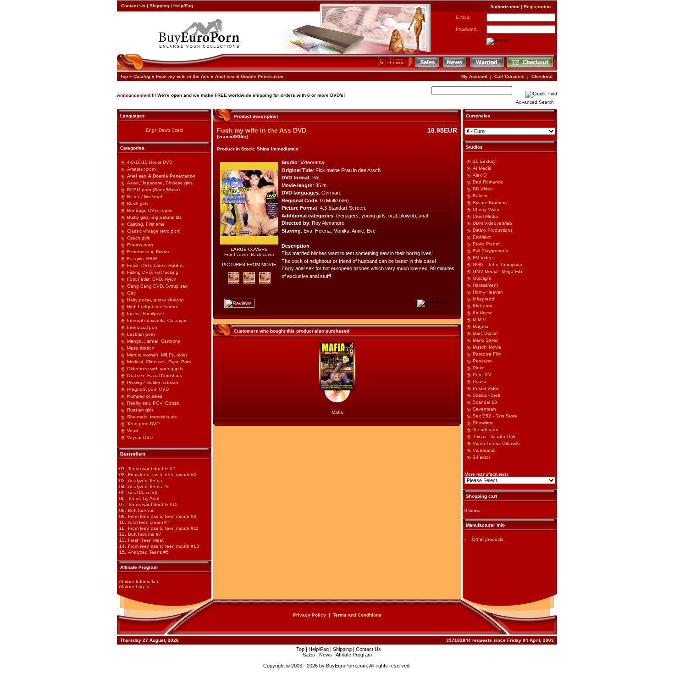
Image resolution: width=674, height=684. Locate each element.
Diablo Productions (493, 230)
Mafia (337, 412)
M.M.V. (480, 319)
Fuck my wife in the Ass (183, 76)
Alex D (479, 175)
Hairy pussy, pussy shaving (155, 299)
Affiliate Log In (134, 586)
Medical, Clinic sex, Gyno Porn (159, 361)
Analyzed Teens (145, 480)
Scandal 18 (485, 402)
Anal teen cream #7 (149, 522)
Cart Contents (509, 76)
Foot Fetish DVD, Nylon (152, 279)
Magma (480, 326)
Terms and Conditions (357, 614)
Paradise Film (487, 353)
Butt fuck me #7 (144, 534)
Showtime (483, 422)
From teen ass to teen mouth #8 (162, 516)
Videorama (484, 450)
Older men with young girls (155, 368)
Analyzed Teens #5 (148, 552)
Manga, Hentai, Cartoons (153, 341)
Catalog (141, 76)
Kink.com (482, 305)
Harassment (485, 285)
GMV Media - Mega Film (498, 271)
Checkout (541, 76)
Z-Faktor (481, 457)
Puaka (479, 381)
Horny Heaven (488, 292)
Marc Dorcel (485, 333)
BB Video (483, 188)
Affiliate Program (354, 654)
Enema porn (140, 244)
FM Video (483, 257)
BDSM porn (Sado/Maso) (153, 189)
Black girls (137, 203)
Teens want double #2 (151, 468)
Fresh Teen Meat (146, 540)
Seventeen (484, 409)
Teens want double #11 (152, 504)
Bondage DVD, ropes (149, 210)
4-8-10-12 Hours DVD (149, 162)
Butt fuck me (141, 510)
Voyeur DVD (140, 437)
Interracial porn (143, 327)
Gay (131, 292)
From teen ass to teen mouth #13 (163, 546)
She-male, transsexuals (152, 416)
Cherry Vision (487, 209)
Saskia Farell (486, 395)
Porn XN (482, 374)
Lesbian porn (141, 334)
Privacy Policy (309, 614)
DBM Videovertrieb (492, 223)
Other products (487, 539)
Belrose (481, 195)
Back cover (262, 254)
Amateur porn (141, 169)
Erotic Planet (486, 243)
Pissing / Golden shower (152, 382)
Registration (537, 6)
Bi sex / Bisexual (144, 196)
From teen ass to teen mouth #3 (162, 474)
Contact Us (133, 5)
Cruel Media (485, 216)
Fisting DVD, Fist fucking (152, 272)
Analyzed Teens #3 (148, 486)
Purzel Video (486, 388)
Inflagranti (483, 298)
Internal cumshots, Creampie (157, 320)
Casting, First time (146, 224)
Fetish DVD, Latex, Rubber (155, 265)
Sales (309, 654)
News (325, 654)
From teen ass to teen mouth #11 (163, 528)
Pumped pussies (144, 396)
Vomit (132, 430)
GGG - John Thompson (497, 264)
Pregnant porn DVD (148, 389)
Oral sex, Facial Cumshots (154, 375)
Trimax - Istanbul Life (495, 436)
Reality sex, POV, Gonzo (153, 403)
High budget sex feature (152, 306)
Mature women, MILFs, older (157, 354)
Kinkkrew (482, 312)
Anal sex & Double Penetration (249, 76)
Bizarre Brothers (490, 202)
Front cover (236, 254)
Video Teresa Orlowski (496, 443)
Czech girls (138, 237)
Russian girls (140, 409)
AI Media (482, 168)
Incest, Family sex (146, 313)
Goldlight (482, 278)
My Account (474, 76)
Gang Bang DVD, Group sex (157, 286)
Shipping (159, 5)
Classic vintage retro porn (154, 231)
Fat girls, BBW (142, 258)
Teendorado (485, 429)
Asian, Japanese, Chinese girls (160, 182)
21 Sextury (484, 161)
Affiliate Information (139, 581)
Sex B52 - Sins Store (495, 415)
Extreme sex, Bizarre (149, 251)
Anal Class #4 (142, 492)
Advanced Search (535, 102)
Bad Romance (488, 181)
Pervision (482, 360)
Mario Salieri (485, 340)
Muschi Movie (487, 347)
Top (124, 76)
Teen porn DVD (143, 423)
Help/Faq (183, 5)
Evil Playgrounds (490, 250)
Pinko (479, 367)
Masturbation (141, 347)
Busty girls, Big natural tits (154, 217)
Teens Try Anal (143, 498)
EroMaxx (482, 236)
